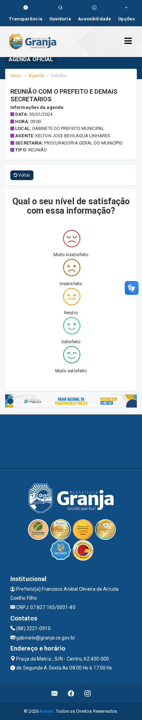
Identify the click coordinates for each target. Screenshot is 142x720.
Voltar (23, 175)
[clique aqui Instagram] (88, 693)
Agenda (37, 75)
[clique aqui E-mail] (55, 693)
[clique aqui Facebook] (71, 693)
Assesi (47, 711)
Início (15, 75)
